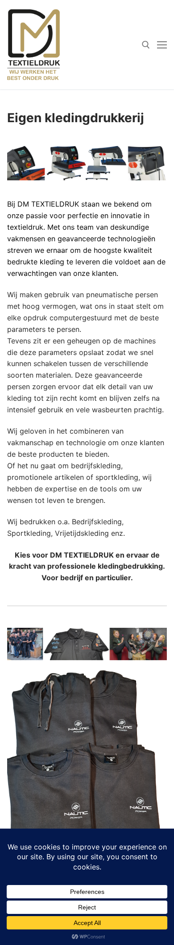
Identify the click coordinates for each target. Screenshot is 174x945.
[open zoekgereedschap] (146, 45)
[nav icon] (162, 45)
